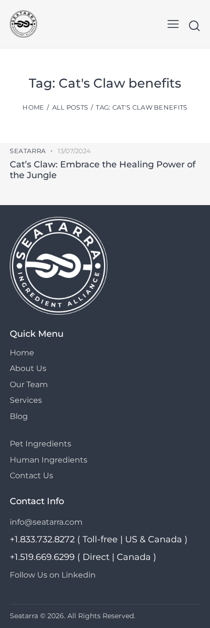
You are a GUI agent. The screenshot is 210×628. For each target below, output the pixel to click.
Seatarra (28, 151)
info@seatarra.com (46, 522)
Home (33, 107)
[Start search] (194, 25)
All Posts (70, 107)
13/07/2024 (74, 151)
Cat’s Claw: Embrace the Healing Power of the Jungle (102, 170)
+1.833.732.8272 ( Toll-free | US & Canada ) (99, 539)
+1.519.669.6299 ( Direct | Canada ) (83, 557)
